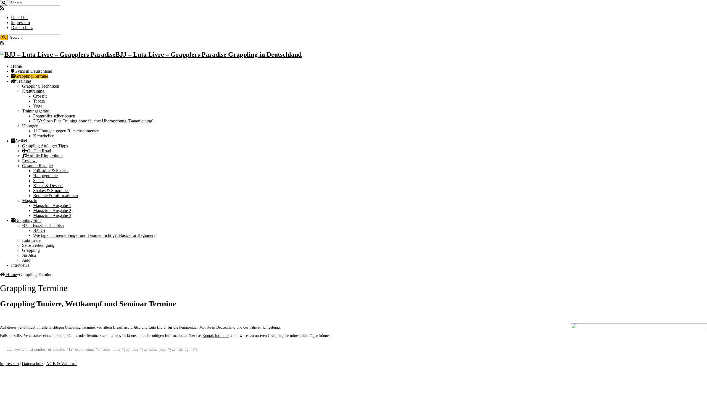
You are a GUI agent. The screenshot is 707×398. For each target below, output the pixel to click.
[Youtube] (10, 8)
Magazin (29, 200)
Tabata (39, 101)
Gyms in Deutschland (33, 71)
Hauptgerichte (45, 175)
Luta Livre (31, 240)
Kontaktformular (215, 336)
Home (16, 66)
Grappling (31, 250)
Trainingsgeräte (35, 111)
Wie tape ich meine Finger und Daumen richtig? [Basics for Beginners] (95, 235)
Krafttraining (33, 91)
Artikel (21, 140)
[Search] (4, 3)
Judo (26, 260)
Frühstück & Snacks (50, 170)
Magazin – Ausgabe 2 (52, 210)
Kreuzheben (43, 135)
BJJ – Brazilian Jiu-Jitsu (43, 225)
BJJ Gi (39, 230)
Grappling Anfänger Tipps (45, 145)
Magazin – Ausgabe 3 (52, 215)
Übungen (30, 126)
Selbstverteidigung (38, 245)
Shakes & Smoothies (51, 190)
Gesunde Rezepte (37, 165)
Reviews (29, 160)
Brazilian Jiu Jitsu (127, 327)
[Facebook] (6, 8)
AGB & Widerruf (61, 363)
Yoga (37, 106)
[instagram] (15, 8)
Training (24, 81)
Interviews (20, 265)
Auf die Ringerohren (45, 155)
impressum (20, 22)
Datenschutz (22, 27)
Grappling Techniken (40, 86)
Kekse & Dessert (48, 185)
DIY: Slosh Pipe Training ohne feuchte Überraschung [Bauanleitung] (93, 121)
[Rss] (2, 8)
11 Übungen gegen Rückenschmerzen (66, 131)
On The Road (39, 150)
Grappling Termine (31, 76)
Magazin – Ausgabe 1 (52, 205)
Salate (38, 180)
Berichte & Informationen (55, 195)
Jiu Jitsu (29, 255)
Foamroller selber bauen (54, 116)
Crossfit (40, 96)
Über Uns (19, 17)
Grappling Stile (28, 220)
